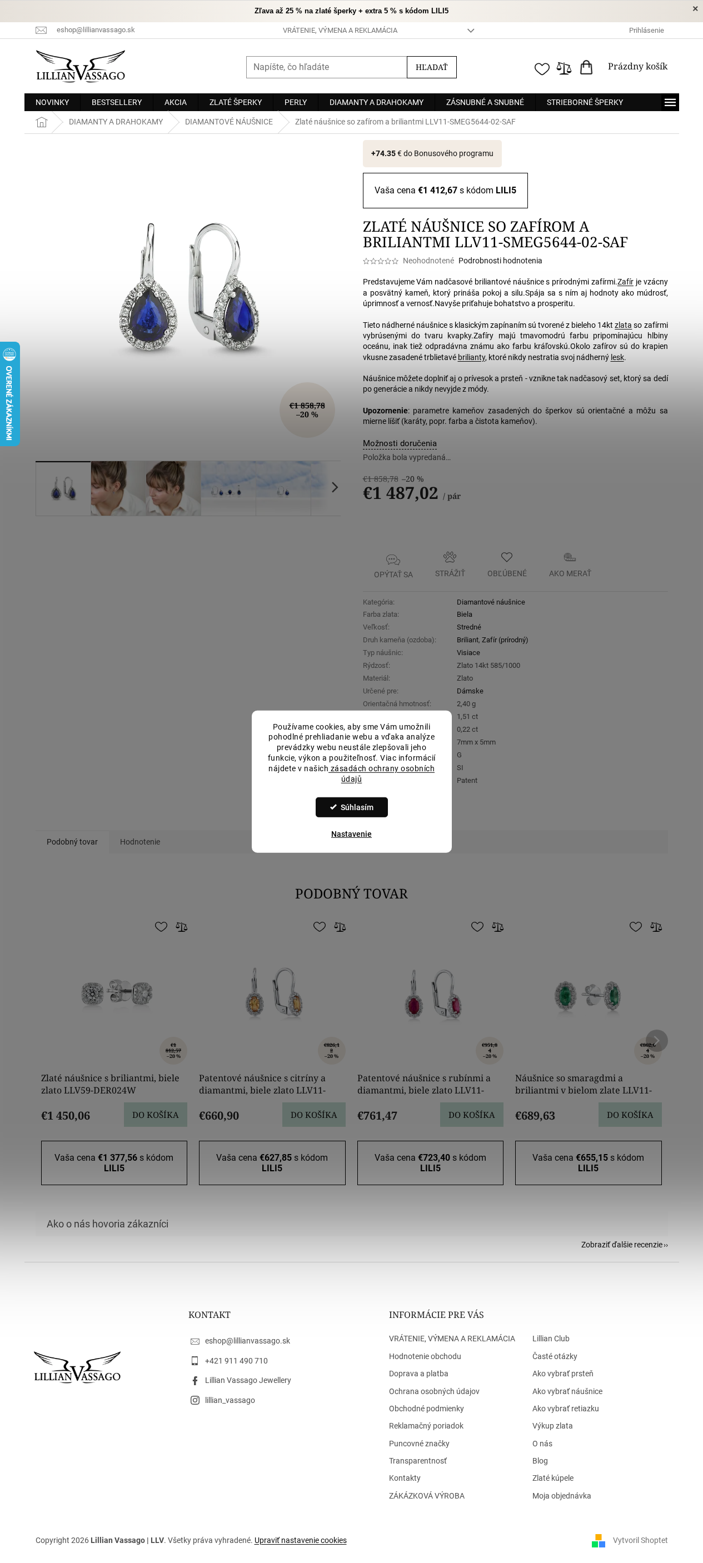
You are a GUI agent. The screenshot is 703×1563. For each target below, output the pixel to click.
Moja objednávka (561, 1495)
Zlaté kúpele (553, 1478)
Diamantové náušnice (491, 602)
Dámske (470, 691)
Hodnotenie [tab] (140, 841)
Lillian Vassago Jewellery (248, 1380)
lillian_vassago (230, 1400)
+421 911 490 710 (236, 1360)
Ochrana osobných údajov (434, 1391)
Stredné (469, 627)
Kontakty (405, 1478)
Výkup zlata (552, 1425)
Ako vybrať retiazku (565, 1408)
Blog (540, 1460)
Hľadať (432, 67)
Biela (464, 614)
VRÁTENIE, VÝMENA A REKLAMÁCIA (340, 30)
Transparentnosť (418, 1460)
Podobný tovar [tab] (72, 841)
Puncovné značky (419, 1443)
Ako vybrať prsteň (563, 1373)
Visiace (468, 652)
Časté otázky (554, 1356)
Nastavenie (351, 834)
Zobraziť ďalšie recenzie (621, 1244)
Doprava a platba (418, 1373)
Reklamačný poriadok (426, 1425)
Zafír (625, 281)
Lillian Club (551, 1338)
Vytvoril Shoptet (640, 1539)
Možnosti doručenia (400, 443)
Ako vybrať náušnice (567, 1391)
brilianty (471, 357)
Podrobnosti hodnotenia (500, 260)
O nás (542, 1443)
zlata (623, 325)
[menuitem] (52, 102)
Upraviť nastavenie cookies (301, 1540)
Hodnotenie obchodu (425, 1356)
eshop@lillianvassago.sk (247, 1340)
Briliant (467, 640)
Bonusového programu (453, 153)
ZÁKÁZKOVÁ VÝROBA (427, 1495)
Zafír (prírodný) (505, 640)
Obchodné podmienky (426, 1408)
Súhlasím (357, 807)
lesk (617, 357)
